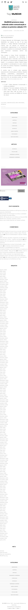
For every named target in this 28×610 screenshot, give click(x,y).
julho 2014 (2, 505)
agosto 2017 (3, 445)
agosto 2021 (3, 367)
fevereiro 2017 (3, 455)
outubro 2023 (3, 325)
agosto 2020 (3, 387)
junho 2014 (3, 507)
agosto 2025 (3, 289)
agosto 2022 (3, 348)
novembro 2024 (4, 304)
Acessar (2, 551)
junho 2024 (3, 312)
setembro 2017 (4, 444)
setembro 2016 (4, 463)
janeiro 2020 (3, 398)
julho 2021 (2, 369)
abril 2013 (2, 530)
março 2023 (3, 336)
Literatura (14, 125)
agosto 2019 (3, 406)
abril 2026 (2, 276)
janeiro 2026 (3, 281)
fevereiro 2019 (3, 416)
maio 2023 (3, 333)
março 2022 (3, 356)
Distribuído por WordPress (14, 606)
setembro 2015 (4, 483)
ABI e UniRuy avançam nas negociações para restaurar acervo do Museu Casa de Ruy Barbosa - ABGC (13, 255)
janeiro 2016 (3, 476)
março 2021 (3, 375)
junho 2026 (3, 273)
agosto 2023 (3, 328)
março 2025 (3, 297)
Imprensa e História (14, 154)
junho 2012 (3, 540)
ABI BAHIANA (14, 117)
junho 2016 (3, 468)
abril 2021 (2, 374)
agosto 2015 (3, 484)
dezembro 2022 (4, 341)
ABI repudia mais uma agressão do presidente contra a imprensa (13, 241)
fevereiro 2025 (4, 299)
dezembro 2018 (4, 419)
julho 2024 (3, 310)
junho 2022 (3, 351)
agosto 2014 (3, 504)
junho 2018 (3, 429)
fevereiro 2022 (4, 357)
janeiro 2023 (3, 339)
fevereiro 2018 (3, 435)
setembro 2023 (4, 326)
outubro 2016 (3, 461)
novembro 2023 (4, 323)
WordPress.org (4, 555)
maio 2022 (3, 352)
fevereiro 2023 (4, 338)
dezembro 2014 (4, 497)
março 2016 (3, 473)
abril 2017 (2, 452)
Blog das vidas (14, 136)
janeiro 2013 (3, 535)
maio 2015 (2, 489)
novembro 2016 (4, 460)
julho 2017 (2, 447)
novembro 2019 (4, 401)
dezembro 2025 (4, 282)
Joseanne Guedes (7, 30)
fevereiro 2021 (3, 377)
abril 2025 (2, 295)
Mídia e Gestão (14, 131)
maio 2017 (2, 450)
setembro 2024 (4, 307)
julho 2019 (2, 408)
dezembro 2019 (4, 400)
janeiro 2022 (3, 359)
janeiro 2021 (3, 378)
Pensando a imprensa (14, 157)
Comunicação (11, 102)
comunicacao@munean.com (15, 79)
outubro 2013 (3, 520)
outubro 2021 (3, 364)
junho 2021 (3, 370)
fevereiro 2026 (4, 279)
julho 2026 (3, 271)
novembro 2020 (4, 382)
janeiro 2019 (3, 418)
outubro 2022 (3, 344)
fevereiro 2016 (3, 474)
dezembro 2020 (4, 380)
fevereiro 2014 (3, 513)
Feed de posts (3, 552)
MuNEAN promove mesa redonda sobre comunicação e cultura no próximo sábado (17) (14, 24)
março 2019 (3, 414)
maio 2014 (2, 509)
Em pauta (14, 128)
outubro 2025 (3, 286)
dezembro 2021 (4, 361)
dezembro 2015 (4, 478)
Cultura (3, 102)
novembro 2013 (4, 518)
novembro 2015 (4, 479)
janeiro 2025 (3, 300)
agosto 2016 (3, 465)
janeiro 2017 (3, 457)
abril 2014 (2, 510)
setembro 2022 (4, 346)
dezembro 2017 (4, 439)
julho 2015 (2, 486)
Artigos (14, 122)
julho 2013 (2, 525)
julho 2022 (3, 349)
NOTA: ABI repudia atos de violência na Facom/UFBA (13, 217)
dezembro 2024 (4, 302)
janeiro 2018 (3, 437)
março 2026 (3, 278)
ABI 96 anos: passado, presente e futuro (10, 218)
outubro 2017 (3, 442)
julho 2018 (2, 427)
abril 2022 (2, 354)
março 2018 (3, 434)
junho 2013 (3, 527)
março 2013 (3, 531)
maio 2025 (3, 294)
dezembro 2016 (4, 458)
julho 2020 (3, 388)
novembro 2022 (4, 343)
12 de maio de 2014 (19, 30)
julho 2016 (2, 466)
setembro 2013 (4, 522)
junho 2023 (3, 331)
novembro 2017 (4, 440)
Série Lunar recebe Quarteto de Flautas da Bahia (12, 220)
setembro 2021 (4, 365)
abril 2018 (2, 432)
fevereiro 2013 (3, 533)
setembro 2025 (4, 287)
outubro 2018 (3, 422)
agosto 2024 (3, 309)
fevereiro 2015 (3, 494)
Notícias (14, 20)
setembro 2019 (4, 404)
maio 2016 (2, 470)
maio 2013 (2, 528)
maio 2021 (2, 372)
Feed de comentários (5, 554)
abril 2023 (2, 335)
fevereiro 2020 (4, 396)
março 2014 (3, 512)
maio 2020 (3, 391)
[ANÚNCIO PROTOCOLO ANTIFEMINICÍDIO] (14, 177)
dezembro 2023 (4, 322)
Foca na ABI (14, 151)
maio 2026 (3, 274)
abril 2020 (2, 393)
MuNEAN (3, 104)
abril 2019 (2, 413)
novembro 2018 (4, 421)
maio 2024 (3, 313)
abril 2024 (2, 315)
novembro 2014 (4, 499)
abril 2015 (2, 491)
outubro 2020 (3, 383)
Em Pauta (14, 148)
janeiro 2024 (3, 320)
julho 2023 (3, 330)
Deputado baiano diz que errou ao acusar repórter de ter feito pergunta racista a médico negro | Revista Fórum (14, 233)
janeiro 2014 (3, 515)
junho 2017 (3, 448)
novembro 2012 (4, 536)
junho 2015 (3, 487)
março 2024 (3, 317)
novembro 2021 (4, 362)
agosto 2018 (3, 426)
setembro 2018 (4, 424)
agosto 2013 (3, 523)
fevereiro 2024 (4, 318)
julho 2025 (3, 291)
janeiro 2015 (3, 496)
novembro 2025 (4, 284)
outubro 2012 (3, 538)
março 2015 (3, 492)
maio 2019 (2, 411)
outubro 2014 (3, 500)
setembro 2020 (4, 385)
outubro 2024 (3, 305)
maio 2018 (2, 431)
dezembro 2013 (4, 517)
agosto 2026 (3, 269)
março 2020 (3, 395)
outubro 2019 (3, 403)
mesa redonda (19, 102)
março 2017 (3, 453)
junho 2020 (3, 390)
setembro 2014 (4, 502)
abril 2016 (2, 471)
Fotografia (14, 133)
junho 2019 (3, 409)
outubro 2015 (3, 481)
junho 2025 (3, 292)
